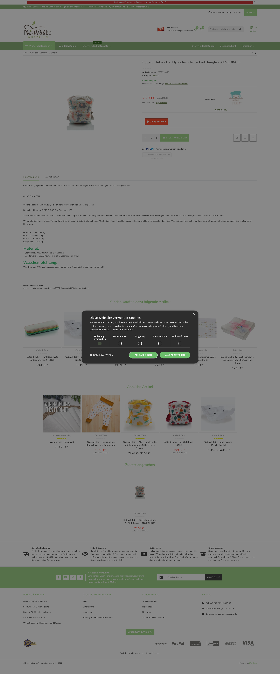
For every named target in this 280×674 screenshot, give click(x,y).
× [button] (193, 314)
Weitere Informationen (122, 329)
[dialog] (140, 337)
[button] (101, 355)
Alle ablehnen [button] (143, 355)
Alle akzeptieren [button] (175, 355)
